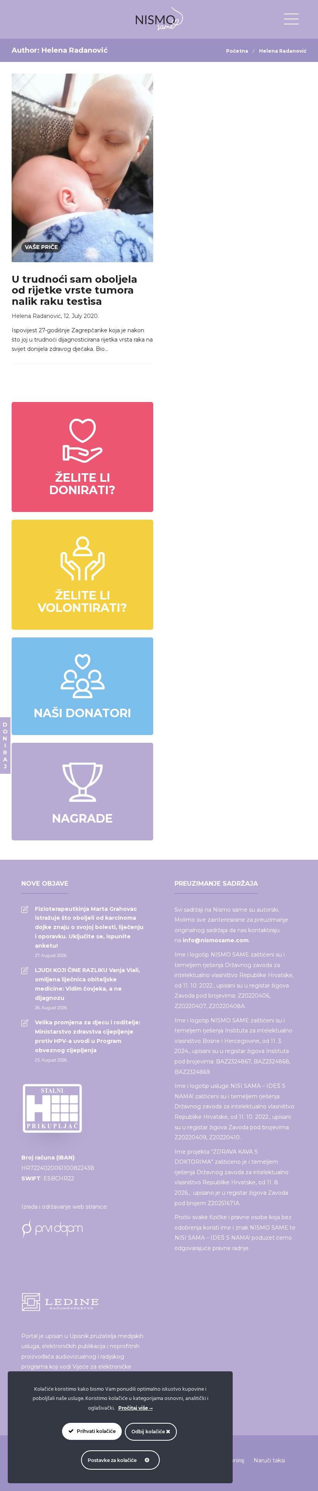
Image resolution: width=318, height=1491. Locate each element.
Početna (237, 51)
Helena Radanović (36, 316)
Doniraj (235, 1460)
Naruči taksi (269, 1460)
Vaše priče (41, 247)
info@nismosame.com (216, 940)
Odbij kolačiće (148, 1431)
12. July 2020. (81, 316)
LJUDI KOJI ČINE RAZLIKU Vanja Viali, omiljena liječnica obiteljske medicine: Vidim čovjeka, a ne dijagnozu (87, 984)
